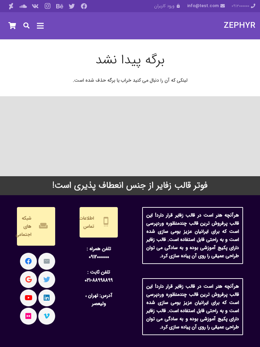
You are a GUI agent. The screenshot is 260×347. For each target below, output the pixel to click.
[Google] (28, 279)
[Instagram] (47, 6)
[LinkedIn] (46, 297)
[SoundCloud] (23, 6)
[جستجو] (26, 25)
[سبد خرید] (12, 25)
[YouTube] (28, 297)
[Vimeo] (46, 316)
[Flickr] (28, 316)
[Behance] (59, 6)
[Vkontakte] (35, 6)
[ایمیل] (46, 261)
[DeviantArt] (11, 6)
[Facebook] (84, 6)
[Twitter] (72, 6)
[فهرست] (40, 25)
